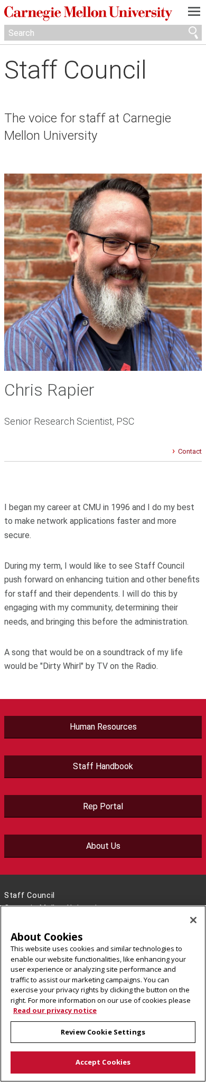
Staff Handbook (103, 766)
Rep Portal (103, 806)
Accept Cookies (103, 1062)
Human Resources (103, 727)
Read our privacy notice (55, 1010)
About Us (103, 846)
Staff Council (75, 69)
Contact (190, 451)
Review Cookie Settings (103, 1032)
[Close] (193, 920)
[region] (103, 993)
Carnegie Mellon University (88, 13)
